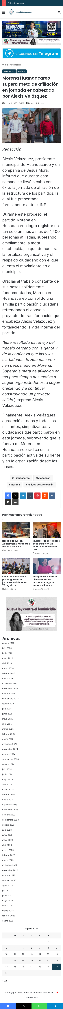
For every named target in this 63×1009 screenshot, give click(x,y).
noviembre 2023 (10, 809)
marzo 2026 (8, 668)
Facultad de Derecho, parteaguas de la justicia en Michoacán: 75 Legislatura (15, 581)
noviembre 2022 (10, 870)
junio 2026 (7, 653)
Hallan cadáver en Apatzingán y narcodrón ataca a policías (16, 543)
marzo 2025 (8, 729)
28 (40, 966)
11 (15, 954)
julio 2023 (7, 830)
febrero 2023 (8, 855)
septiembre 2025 (10, 698)
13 (31, 954)
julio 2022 (7, 890)
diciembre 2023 (9, 804)
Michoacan (43, 477)
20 (31, 960)
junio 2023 (7, 835)
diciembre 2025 (9, 683)
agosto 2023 (8, 825)
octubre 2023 (8, 814)
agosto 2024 (8, 764)
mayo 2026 (7, 658)
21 (40, 960)
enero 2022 (7, 920)
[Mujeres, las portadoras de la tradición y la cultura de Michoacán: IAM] (47, 530)
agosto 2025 (8, 703)
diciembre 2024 (9, 744)
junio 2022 (7, 895)
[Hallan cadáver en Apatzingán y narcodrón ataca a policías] (16, 530)
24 (6, 966)
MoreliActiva (31, 997)
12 (23, 954)
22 (48, 960)
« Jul (4, 980)
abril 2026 (7, 663)
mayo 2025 (7, 719)
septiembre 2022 (10, 880)
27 (31, 966)
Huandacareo (22, 477)
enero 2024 (7, 799)
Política (21, 71)
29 (48, 966)
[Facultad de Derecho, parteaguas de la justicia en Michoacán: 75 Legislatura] (16, 566)
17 (6, 960)
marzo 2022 (8, 910)
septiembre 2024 (10, 759)
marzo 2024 (8, 789)
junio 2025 (7, 713)
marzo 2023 (8, 850)
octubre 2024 (8, 754)
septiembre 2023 (10, 820)
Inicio (7, 64)
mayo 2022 (7, 900)
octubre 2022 (8, 875)
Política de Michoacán (40, 484)
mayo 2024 (7, 779)
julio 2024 (7, 769)
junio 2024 (7, 774)
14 (40, 954)
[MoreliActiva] (20, 12)
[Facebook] (8, 495)
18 (15, 960)
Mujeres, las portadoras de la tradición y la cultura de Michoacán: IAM (46, 545)
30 (56, 966)
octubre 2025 (8, 693)
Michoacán (16, 64)
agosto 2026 (8, 643)
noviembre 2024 (10, 749)
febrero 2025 (8, 734)
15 (48, 954)
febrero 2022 (8, 915)
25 (15, 966)
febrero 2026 (8, 673)
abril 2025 (7, 724)
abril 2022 (7, 905)
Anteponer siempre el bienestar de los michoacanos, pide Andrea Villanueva (45, 581)
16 (57, 954)
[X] (15, 495)
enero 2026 (7, 678)
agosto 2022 (8, 885)
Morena (15, 484)
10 (6, 954)
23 (56, 960)
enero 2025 (7, 739)
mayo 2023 (7, 840)
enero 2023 (7, 860)
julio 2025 (7, 708)
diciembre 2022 (9, 865)
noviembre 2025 (10, 688)
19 (23, 960)
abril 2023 (7, 845)
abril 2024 (7, 784)
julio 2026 (7, 648)
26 (23, 966)
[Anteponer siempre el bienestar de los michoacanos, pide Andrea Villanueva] (47, 566)
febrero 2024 (8, 794)
